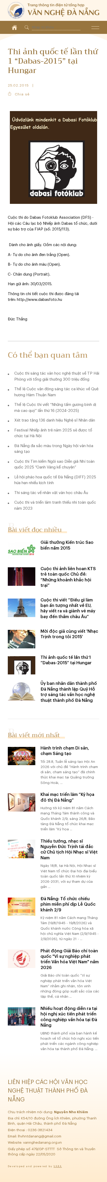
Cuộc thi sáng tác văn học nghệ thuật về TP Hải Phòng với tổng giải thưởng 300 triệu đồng (56, 376)
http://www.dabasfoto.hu (39, 300)
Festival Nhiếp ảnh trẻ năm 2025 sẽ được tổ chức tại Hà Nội (53, 433)
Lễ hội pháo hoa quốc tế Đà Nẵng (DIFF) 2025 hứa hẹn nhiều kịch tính (55, 480)
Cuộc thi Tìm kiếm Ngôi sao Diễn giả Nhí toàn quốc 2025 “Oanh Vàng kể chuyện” (54, 465)
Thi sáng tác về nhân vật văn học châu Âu (51, 493)
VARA (58, 1166)
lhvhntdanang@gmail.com (40, 1136)
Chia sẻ (22, 94)
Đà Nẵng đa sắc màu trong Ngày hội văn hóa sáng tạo (53, 449)
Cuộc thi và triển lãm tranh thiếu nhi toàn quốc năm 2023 (55, 505)
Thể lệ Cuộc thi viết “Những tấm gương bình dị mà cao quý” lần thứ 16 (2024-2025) (55, 408)
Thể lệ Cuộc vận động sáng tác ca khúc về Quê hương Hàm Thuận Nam (56, 392)
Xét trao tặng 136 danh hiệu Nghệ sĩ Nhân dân (54, 420)
